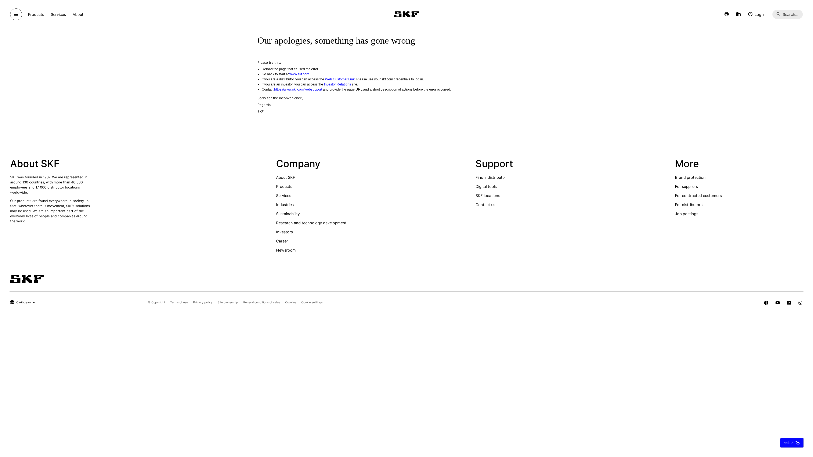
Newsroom (286, 250)
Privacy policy (203, 302)
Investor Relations (337, 84)
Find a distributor (491, 177)
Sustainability (288, 214)
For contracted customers (698, 195)
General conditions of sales (261, 302)
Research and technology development (311, 223)
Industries (285, 204)
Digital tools (486, 186)
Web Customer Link (340, 79)
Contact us (485, 204)
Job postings (686, 214)
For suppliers (686, 186)
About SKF (285, 177)
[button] (726, 14)
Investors (284, 232)
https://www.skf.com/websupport (298, 89)
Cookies (290, 302)
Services (283, 195)
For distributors (688, 204)
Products (284, 186)
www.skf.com (299, 74)
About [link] (78, 14)
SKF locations (488, 195)
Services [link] (58, 14)
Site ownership (228, 302)
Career (282, 241)
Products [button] (36, 14)
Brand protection (690, 177)
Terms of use (179, 302)
